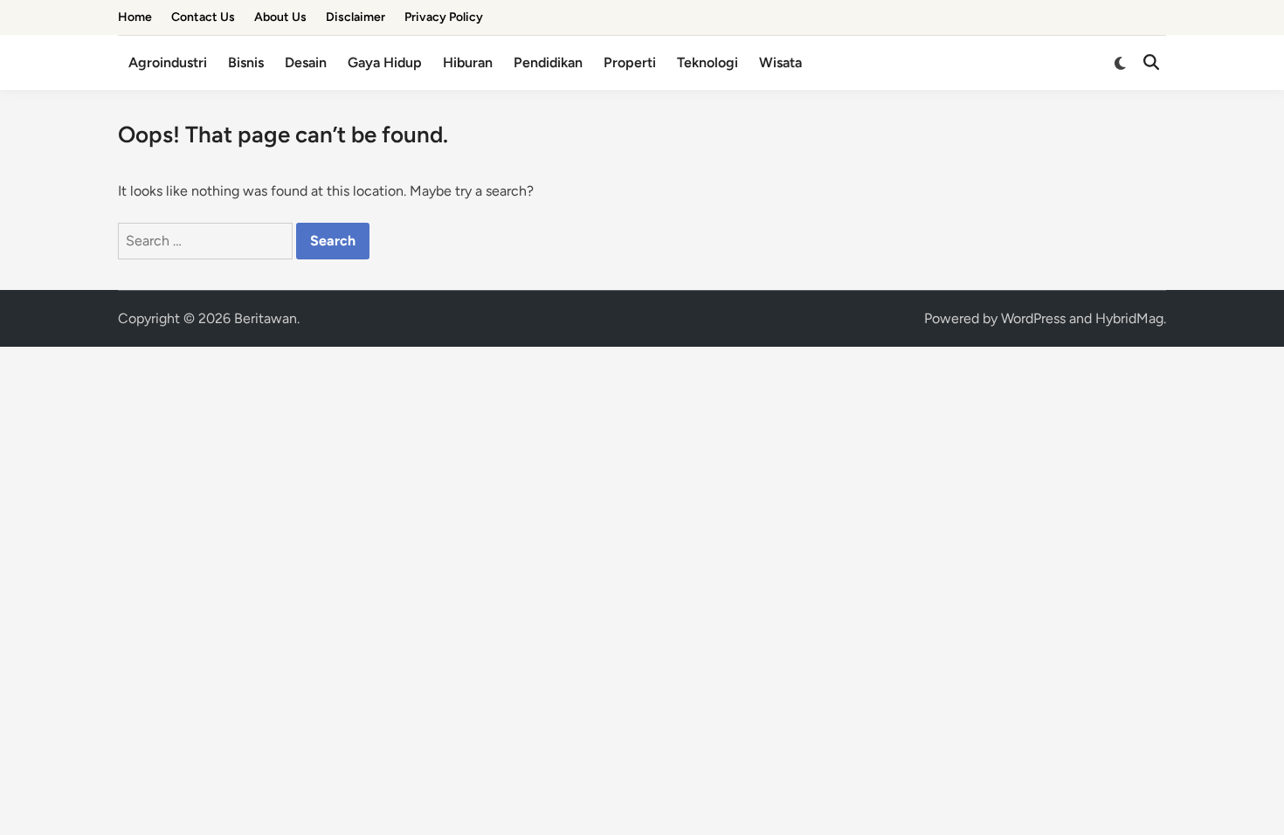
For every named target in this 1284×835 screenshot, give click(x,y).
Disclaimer (355, 17)
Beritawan (265, 318)
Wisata (780, 62)
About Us (280, 17)
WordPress (1033, 318)
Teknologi (707, 62)
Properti (630, 62)
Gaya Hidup (385, 62)
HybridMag (1129, 318)
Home (135, 17)
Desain (306, 62)
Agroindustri (167, 62)
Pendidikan (548, 62)
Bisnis (246, 62)
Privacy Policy (443, 17)
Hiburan (468, 62)
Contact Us (203, 17)
